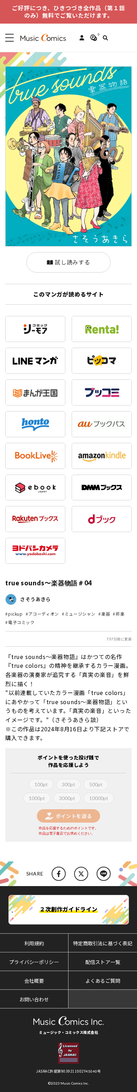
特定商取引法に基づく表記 (103, 943)
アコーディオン (43, 614)
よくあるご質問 (102, 980)
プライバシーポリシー (34, 961)
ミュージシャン (80, 614)
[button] (8, 38)
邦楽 (120, 614)
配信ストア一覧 (102, 961)
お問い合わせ (34, 999)
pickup (15, 614)
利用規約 (34, 943)
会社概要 (34, 980)
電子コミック (21, 622)
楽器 (105, 614)
